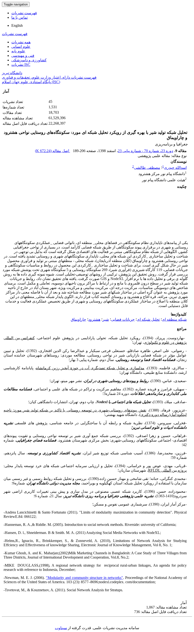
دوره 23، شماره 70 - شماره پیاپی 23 (145, 151)
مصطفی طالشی (147, 168)
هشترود (94, 319)
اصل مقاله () (52, 151)
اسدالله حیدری (175, 168)
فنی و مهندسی (22, 56)
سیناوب (61, 628)
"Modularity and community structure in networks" (84, 578)
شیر (105, 319)
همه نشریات (21, 42)
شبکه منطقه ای (174, 319)
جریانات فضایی (123, 319)
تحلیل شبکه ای (148, 319)
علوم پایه (18, 51)
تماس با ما (19, 17)
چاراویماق (78, 319)
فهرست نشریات (24, 13)
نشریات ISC (20, 65)
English (17, 25)
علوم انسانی (21, 47)
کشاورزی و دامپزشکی (29, 60)
